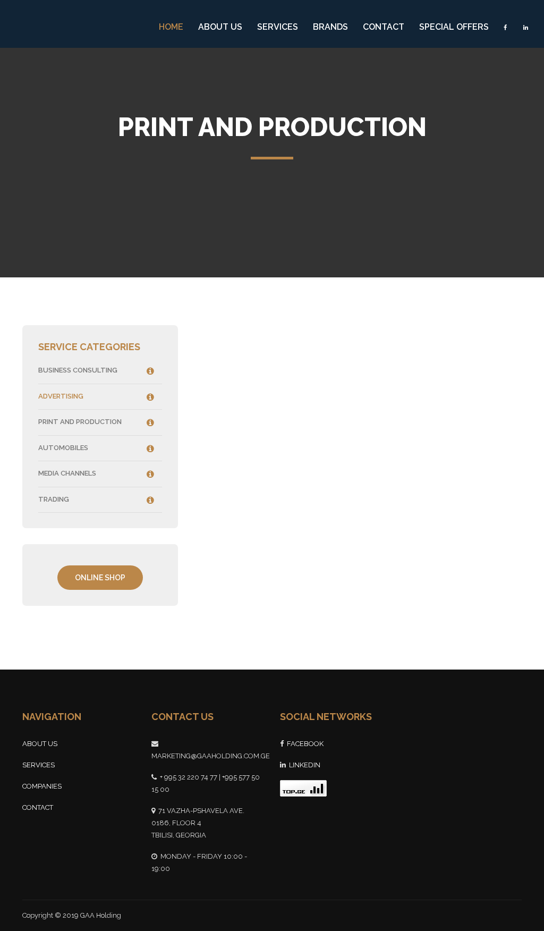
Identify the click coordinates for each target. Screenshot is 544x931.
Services (277, 27)
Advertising (60, 396)
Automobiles (63, 448)
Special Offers (454, 27)
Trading (53, 499)
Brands (330, 27)
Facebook (305, 744)
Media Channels (67, 473)
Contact (383, 27)
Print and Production (80, 422)
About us (39, 744)
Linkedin (304, 765)
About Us (220, 27)
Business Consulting (77, 370)
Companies (42, 786)
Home (171, 27)
